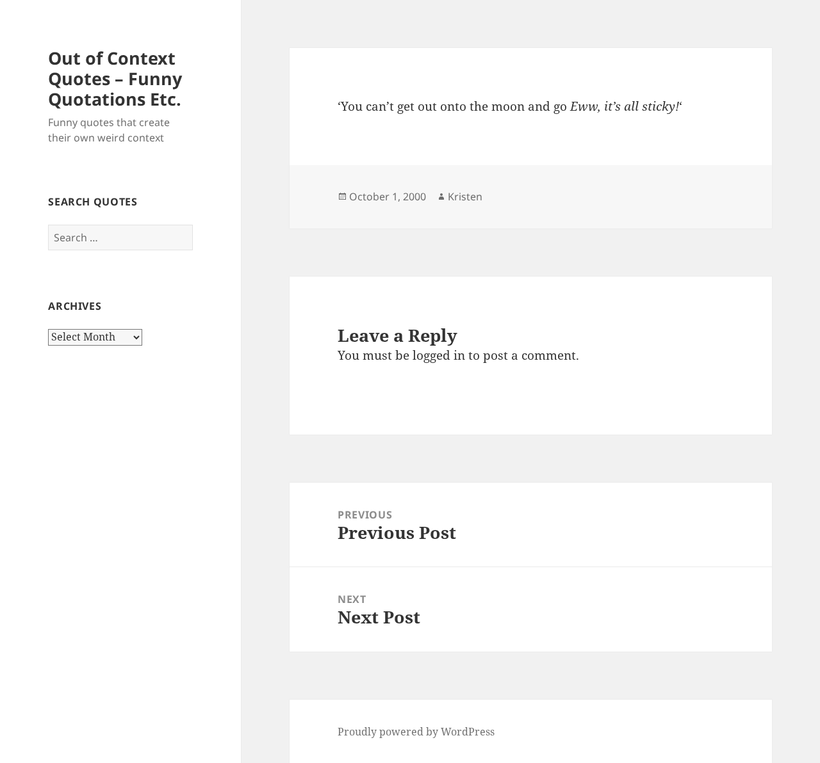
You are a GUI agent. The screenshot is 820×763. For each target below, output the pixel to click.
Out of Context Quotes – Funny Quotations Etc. (115, 78)
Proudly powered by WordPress (416, 732)
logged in (439, 355)
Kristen (465, 196)
